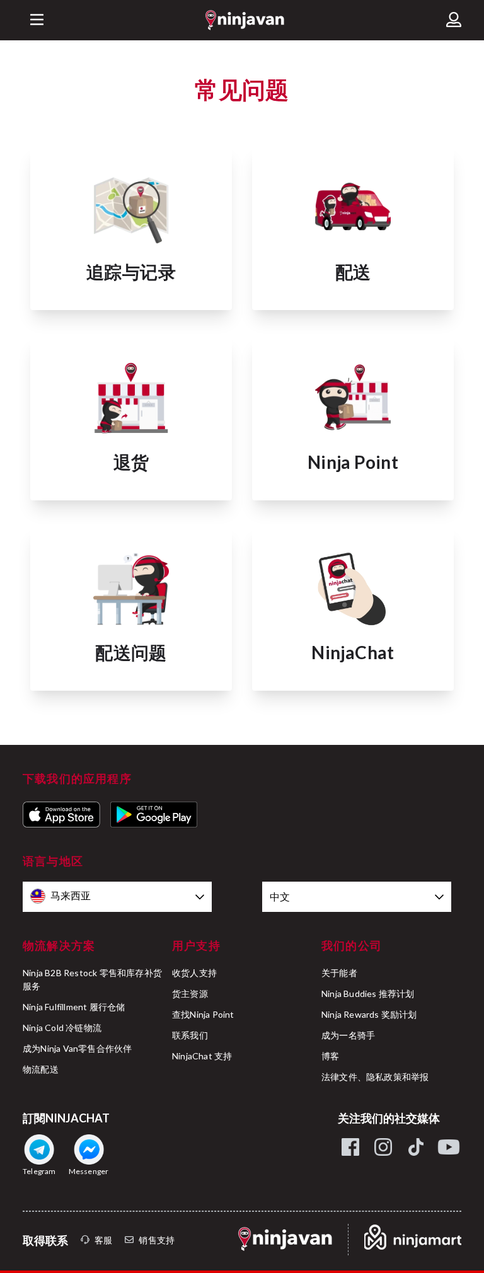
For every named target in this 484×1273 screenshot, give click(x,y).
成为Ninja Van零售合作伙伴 (77, 1048)
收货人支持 (194, 972)
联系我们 (190, 1035)
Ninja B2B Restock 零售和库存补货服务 (92, 979)
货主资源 (190, 993)
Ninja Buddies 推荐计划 (368, 993)
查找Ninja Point (203, 1014)
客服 (103, 1240)
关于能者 (339, 972)
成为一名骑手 (348, 1035)
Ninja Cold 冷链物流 (62, 1027)
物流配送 (41, 1069)
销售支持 (157, 1240)
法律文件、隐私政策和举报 (375, 1076)
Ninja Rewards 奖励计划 (369, 1014)
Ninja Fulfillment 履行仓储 (74, 1006)
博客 (330, 1056)
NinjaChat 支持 (202, 1056)
